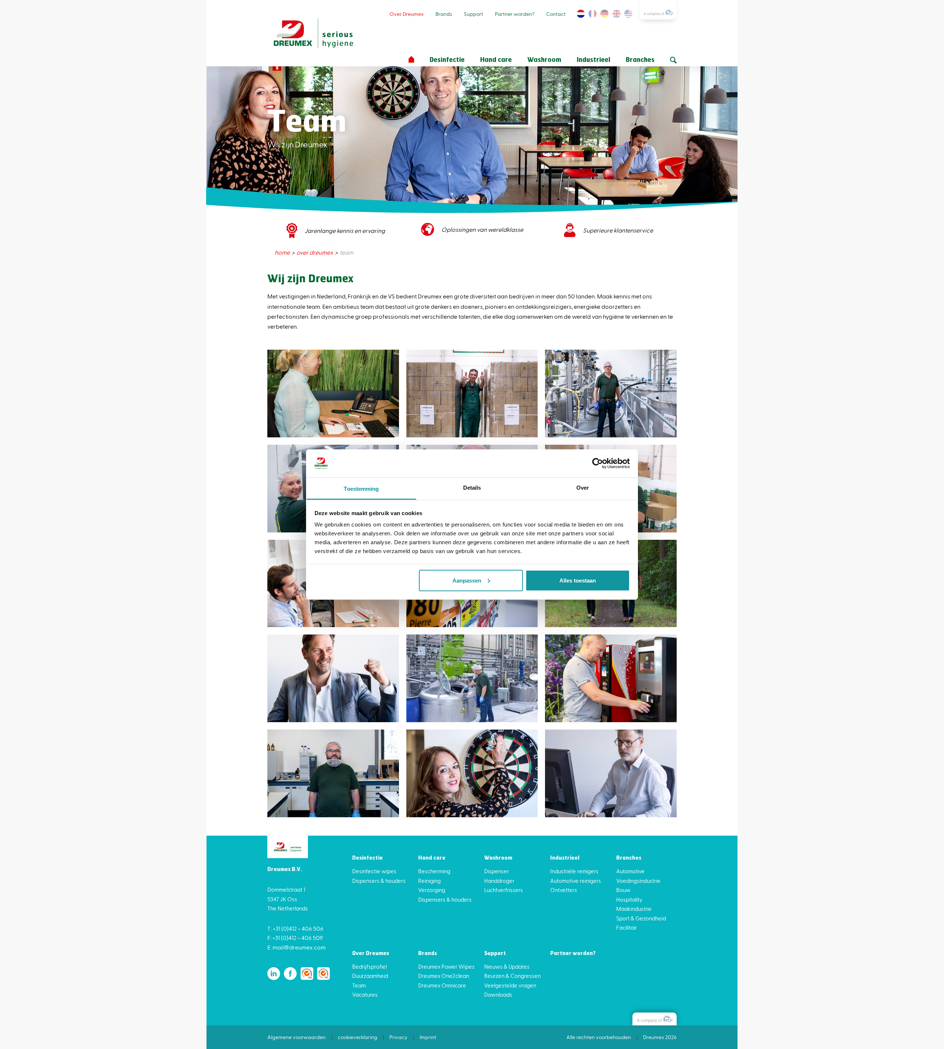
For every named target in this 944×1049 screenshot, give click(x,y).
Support (473, 14)
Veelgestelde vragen (510, 985)
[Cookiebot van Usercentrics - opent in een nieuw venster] (597, 463)
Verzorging (431, 890)
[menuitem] (283, 252)
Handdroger (499, 880)
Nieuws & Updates (507, 966)
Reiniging (429, 880)
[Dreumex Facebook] (290, 973)
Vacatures (365, 994)
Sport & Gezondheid (641, 918)
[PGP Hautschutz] (654, 1019)
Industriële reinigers (574, 871)
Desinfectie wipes (374, 871)
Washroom (544, 60)
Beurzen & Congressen (512, 975)
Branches (640, 60)
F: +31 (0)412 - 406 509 (295, 937)
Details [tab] (472, 488)
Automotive (630, 871)
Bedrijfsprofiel (369, 966)
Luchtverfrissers (503, 890)
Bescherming (434, 871)
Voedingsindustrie (638, 880)
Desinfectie (447, 60)
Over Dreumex (406, 14)
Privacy (398, 1037)
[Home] (411, 59)
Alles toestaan (577, 580)
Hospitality (629, 899)
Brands (443, 14)
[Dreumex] (313, 33)
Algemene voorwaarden (296, 1037)
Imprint (428, 1037)
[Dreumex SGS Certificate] (307, 973)
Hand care (496, 60)
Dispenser (496, 871)
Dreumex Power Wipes (446, 966)
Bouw (623, 890)
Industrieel (593, 60)
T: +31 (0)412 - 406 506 (295, 928)
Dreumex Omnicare (442, 985)
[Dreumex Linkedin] (273, 973)
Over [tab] (582, 488)
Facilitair (626, 927)
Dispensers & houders (379, 880)
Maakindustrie (634, 908)
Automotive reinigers (575, 880)
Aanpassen (466, 580)
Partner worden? (514, 14)
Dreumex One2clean (443, 975)
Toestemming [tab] (361, 489)
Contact (556, 14)
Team (359, 985)
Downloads (498, 994)
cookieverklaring (357, 1037)
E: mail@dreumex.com (296, 947)
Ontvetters (563, 890)
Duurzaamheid (370, 975)
